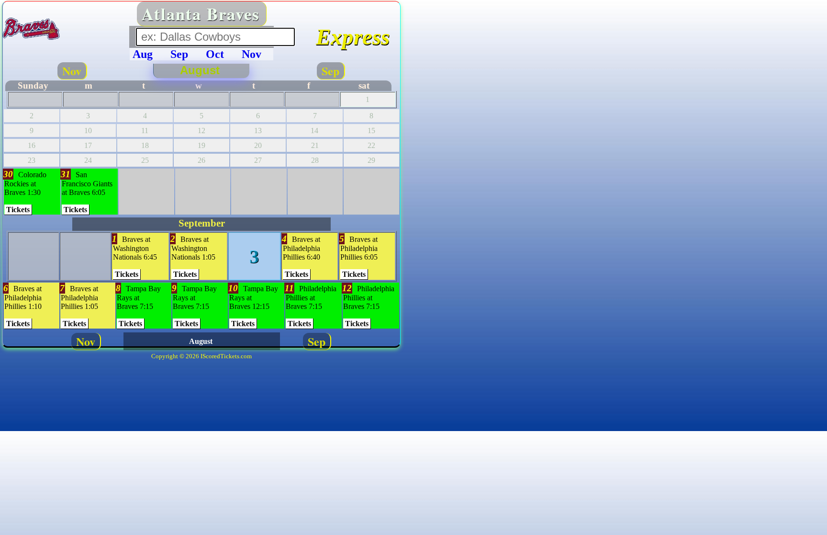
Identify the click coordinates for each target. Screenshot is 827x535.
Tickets (18, 209)
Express (353, 36)
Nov (71, 70)
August (201, 70)
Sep (330, 70)
